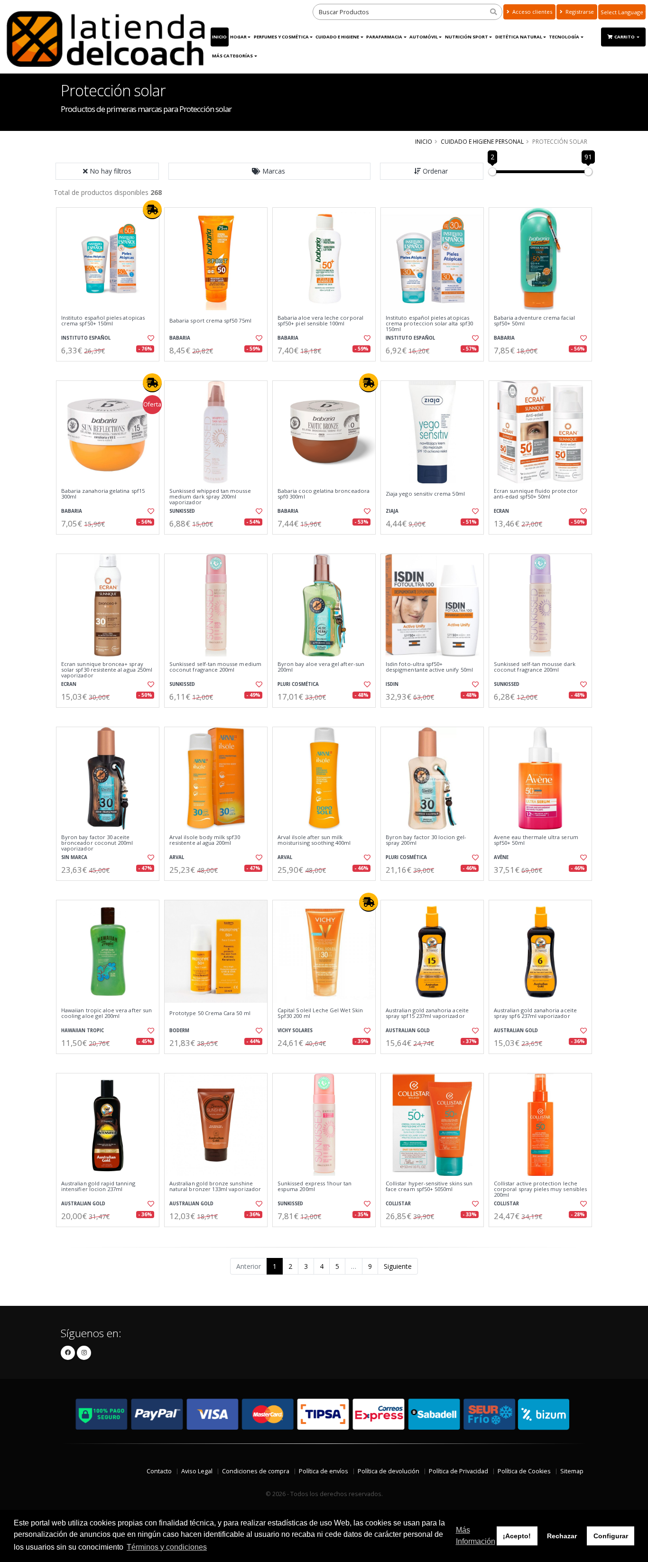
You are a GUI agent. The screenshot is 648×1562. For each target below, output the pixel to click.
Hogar (238, 37)
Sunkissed (182, 511)
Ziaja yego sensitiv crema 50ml (425, 494)
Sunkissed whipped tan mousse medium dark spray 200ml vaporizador (210, 497)
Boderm (179, 1030)
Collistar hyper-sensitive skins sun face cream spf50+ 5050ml (429, 1186)
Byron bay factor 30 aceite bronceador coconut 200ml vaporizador (97, 843)
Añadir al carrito (111, 369)
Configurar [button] (610, 1536)
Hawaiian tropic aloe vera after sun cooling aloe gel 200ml (106, 1013)
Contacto (159, 1471)
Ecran (501, 511)
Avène (501, 857)
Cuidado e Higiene (337, 37)
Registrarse (579, 11)
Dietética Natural (518, 37)
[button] (269, 171)
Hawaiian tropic (82, 1030)
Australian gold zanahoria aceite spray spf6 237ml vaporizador (535, 1013)
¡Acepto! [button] (517, 1536)
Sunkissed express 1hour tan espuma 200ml (315, 1186)
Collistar (398, 1204)
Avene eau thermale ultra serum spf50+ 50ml (536, 840)
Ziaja (392, 511)
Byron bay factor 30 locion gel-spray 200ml (426, 840)
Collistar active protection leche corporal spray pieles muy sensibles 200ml (540, 1189)
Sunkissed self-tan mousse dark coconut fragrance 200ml (534, 667)
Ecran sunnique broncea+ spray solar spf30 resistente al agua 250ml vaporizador (106, 670)
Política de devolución (388, 1471)
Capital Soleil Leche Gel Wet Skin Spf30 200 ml (320, 1013)
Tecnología (564, 37)
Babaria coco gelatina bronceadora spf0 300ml (324, 494)
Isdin (392, 684)
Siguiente (398, 1266)
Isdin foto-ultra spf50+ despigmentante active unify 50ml (429, 667)
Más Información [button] (475, 1535)
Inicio (219, 37)
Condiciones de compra (255, 1471)
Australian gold (408, 1030)
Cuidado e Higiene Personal (482, 141)
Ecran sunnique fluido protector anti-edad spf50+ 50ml (536, 494)
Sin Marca (74, 857)
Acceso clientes (531, 11)
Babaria (179, 338)
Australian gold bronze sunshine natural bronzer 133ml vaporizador (215, 1186)
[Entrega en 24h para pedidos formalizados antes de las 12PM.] (152, 209)
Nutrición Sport (466, 37)
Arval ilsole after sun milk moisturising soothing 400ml (314, 840)
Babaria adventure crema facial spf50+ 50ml (534, 321)
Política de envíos (323, 1471)
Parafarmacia (384, 37)
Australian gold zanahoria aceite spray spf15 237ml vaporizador (427, 1013)
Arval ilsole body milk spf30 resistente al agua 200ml (204, 840)
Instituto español (86, 338)
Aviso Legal (197, 1471)
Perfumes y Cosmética (281, 37)
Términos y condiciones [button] (167, 1547)
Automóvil (423, 37)
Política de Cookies (524, 1471)
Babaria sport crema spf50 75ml (210, 320)
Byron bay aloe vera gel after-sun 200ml (321, 667)
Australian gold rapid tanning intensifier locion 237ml (98, 1186)
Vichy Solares (295, 1030)
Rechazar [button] (562, 1536)
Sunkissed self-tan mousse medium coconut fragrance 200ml (215, 667)
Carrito (625, 37)
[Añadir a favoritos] (150, 338)
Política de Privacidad (458, 1471)
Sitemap (571, 1471)
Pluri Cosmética (298, 684)
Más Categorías (232, 56)
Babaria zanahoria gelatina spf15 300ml (103, 494)
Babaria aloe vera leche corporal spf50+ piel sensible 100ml (320, 321)
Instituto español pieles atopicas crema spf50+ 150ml (103, 321)
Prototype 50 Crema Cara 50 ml (209, 1013)
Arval (176, 857)
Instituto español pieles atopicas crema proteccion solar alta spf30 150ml (429, 324)
